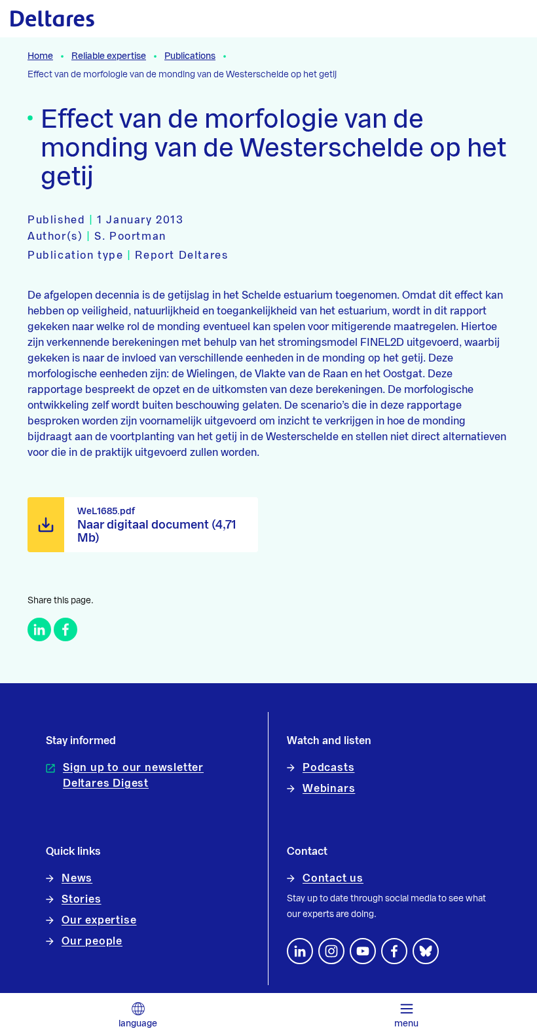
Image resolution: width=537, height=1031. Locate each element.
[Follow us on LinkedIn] (300, 951)
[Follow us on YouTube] (363, 951)
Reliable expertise (108, 56)
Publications (189, 56)
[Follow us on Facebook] (394, 951)
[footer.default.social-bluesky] (426, 951)
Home (40, 56)
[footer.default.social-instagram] (331, 951)
